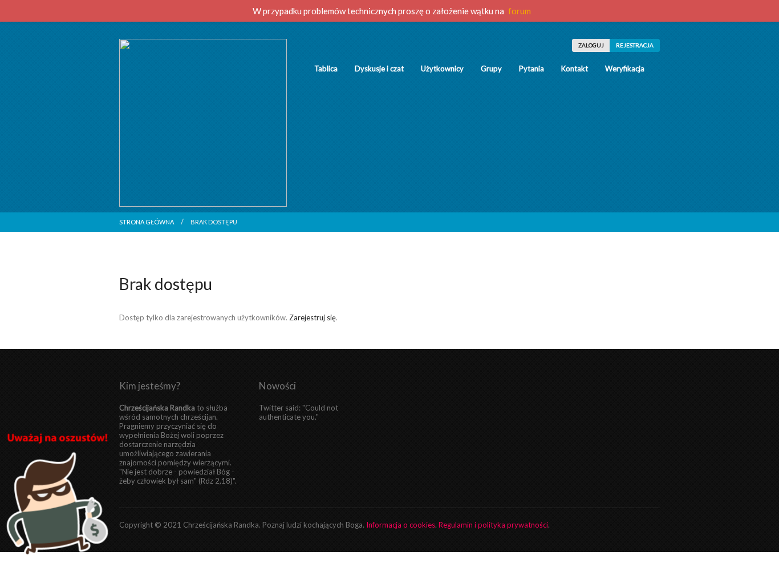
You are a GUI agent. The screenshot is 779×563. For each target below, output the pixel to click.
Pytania (531, 68)
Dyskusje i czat (379, 68)
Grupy (491, 68)
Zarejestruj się (312, 317)
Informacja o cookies (400, 524)
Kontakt (574, 68)
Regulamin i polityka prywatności (493, 524)
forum (519, 11)
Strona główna (146, 222)
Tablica (326, 68)
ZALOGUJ (591, 45)
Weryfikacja (624, 68)
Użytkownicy (442, 68)
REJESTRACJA (635, 45)
